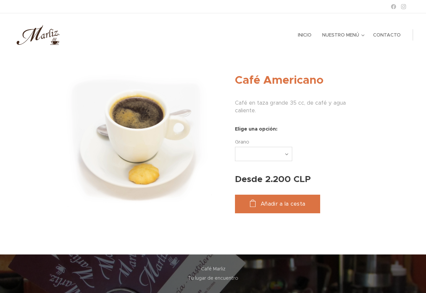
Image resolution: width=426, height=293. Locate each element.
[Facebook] (393, 6)
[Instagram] (403, 6)
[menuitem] (306, 35)
